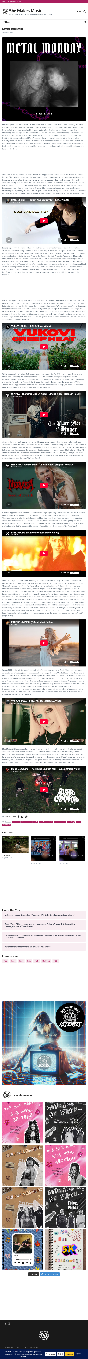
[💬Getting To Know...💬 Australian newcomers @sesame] (65, 1122)
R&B (55, 961)
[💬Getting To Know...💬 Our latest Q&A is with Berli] (65, 1207)
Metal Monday (17, 29)
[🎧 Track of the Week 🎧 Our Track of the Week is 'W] (22, 1249)
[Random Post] (85, 22)
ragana (63, 822)
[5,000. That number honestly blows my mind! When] (65, 1249)
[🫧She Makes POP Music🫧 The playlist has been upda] (22, 1122)
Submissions (6, 855)
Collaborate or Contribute (30, 1347)
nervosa (56, 822)
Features (6, 29)
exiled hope (42, 822)
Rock (13, 961)
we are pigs (6, 825)
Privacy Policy (9, 1347)
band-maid (16, 822)
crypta (36, 822)
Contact (17, 1347)
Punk (21, 961)
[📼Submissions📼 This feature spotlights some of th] (22, 1165)
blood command (27, 822)
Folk (36, 961)
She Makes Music (25, 10)
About (4, 2)
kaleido (50, 822)
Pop (5, 961)
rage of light (71, 822)
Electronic (46, 961)
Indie (29, 961)
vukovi (79, 822)
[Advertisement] (44, 889)
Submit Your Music (14, 2)
